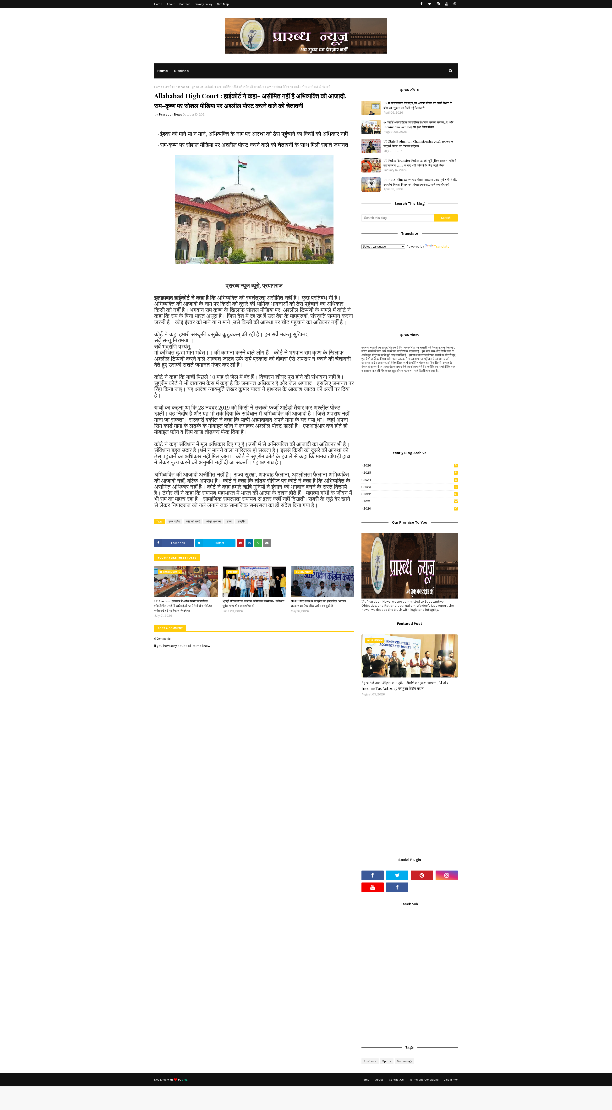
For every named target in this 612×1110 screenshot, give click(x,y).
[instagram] (438, 4)
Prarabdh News (170, 114)
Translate (441, 246)
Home (158, 4)
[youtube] (446, 4)
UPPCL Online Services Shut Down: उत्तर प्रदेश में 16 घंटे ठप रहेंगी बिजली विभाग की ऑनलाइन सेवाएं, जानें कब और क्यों (420, 182)
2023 (410, 487)
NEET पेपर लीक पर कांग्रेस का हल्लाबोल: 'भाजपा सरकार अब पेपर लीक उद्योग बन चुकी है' (318, 603)
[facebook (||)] (397, 887)
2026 (410, 465)
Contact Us (396, 1079)
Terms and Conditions (424, 1079)
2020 (410, 508)
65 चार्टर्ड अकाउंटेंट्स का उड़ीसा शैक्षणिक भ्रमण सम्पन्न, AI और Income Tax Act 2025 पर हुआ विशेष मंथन (418, 124)
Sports (386, 1061)
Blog (184, 1079)
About (171, 4)
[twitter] (430, 4)
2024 (410, 480)
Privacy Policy (203, 4)
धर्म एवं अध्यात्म (213, 521)
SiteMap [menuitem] (181, 70)
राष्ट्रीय (169, 87)
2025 (410, 472)
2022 (410, 494)
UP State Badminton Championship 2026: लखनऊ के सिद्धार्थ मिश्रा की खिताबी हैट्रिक (418, 143)
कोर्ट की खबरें (193, 521)
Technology (404, 1061)
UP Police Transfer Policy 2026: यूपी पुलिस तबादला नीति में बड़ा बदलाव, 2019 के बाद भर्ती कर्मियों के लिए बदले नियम (419, 162)
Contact (184, 4)
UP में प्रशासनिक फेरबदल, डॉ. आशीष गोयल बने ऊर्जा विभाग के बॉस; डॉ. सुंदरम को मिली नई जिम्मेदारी (417, 105)
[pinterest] (455, 4)
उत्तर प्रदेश (174, 521)
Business (370, 1061)
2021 (410, 501)
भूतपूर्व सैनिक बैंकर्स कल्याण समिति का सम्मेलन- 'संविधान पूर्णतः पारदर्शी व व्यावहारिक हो (253, 603)
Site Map (223, 4)
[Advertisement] (409, 289)
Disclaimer (450, 1079)
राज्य (229, 521)
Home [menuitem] (162, 70)
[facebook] (421, 4)
